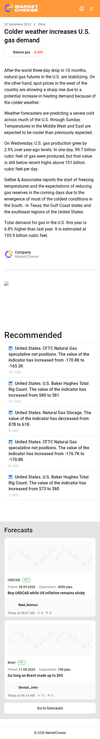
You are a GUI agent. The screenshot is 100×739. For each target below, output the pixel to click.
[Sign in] (81, 8)
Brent (11, 662)
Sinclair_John (28, 687)
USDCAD (14, 580)
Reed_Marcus (28, 605)
